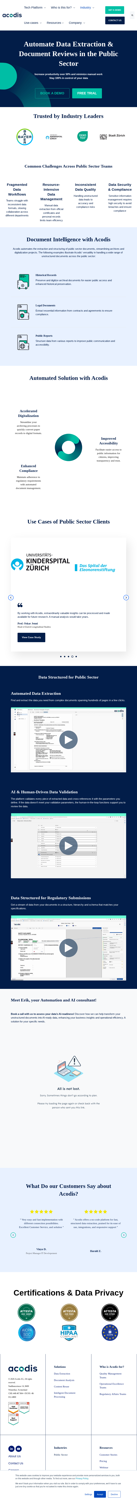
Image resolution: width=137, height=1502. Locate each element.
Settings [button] (88, 1494)
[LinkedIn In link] (11, 1449)
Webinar (104, 1467)
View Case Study (31, 637)
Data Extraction (62, 1373)
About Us (14, 1456)
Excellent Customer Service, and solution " (41, 1227)
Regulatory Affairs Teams (113, 1394)
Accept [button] (100, 1494)
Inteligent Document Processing (64, 1395)
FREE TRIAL (87, 93)
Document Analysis (64, 1380)
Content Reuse (61, 1386)
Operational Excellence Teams (112, 1386)
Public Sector (61, 1454)
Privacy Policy (82, 1478)
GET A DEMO (114, 10)
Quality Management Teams (110, 1375)
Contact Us (15, 1463)
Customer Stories (108, 1454)
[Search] (132, 15)
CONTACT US (114, 20)
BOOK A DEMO (52, 93)
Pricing (103, 1461)
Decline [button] (114, 1494)
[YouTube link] (19, 1449)
